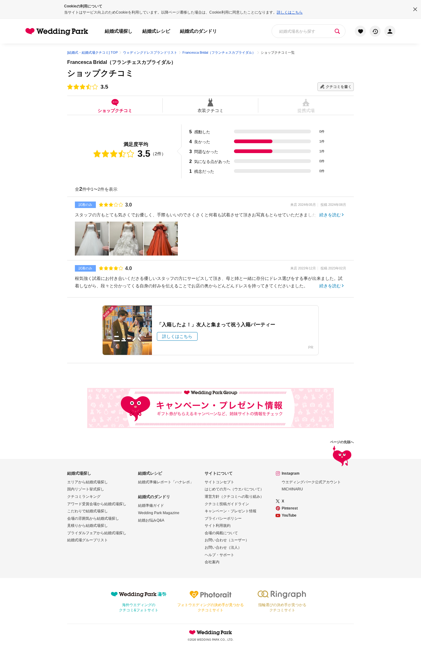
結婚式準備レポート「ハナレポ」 (166, 482)
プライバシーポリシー (223, 518)
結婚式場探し (119, 31)
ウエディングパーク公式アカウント (311, 482)
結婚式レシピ (156, 31)
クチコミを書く (339, 87)
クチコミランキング (83, 496)
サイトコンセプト (219, 482)
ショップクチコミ (115, 110)
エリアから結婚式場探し (87, 482)
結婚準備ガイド (151, 505)
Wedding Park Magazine (158, 513)
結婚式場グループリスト (87, 540)
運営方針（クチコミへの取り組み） (234, 496)
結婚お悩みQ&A (151, 520)
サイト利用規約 (218, 525)
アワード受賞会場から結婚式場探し (96, 504)
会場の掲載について (221, 533)
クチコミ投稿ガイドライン (227, 504)
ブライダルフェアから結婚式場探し (96, 533)
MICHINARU (292, 489)
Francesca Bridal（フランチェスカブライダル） (121, 62)
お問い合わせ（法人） (223, 547)
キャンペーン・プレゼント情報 (230, 511)
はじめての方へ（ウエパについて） (234, 489)
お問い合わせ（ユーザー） (227, 540)
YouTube (289, 515)
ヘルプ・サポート (219, 555)
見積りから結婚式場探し (87, 525)
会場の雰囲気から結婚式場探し (93, 518)
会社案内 (212, 562)
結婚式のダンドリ (198, 31)
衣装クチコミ (210, 110)
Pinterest (290, 508)
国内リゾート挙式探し (85, 489)
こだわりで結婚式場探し (87, 511)
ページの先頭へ (342, 442)
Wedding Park (210, 632)
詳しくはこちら (290, 12)
